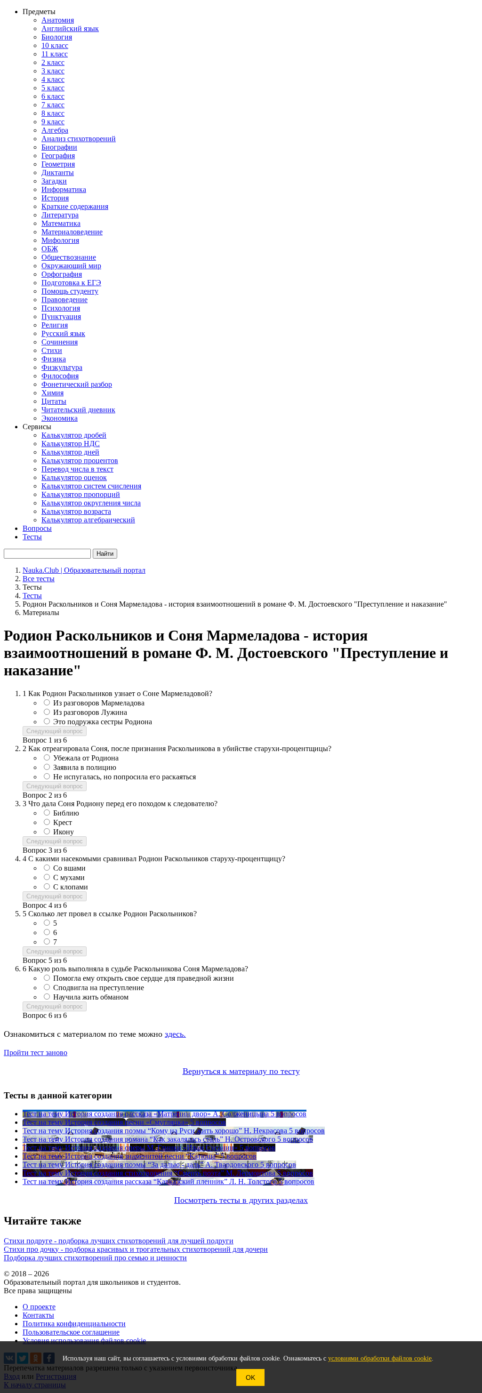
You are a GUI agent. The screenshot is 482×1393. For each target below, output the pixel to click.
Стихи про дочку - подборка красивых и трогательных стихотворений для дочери (136, 1249)
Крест (62, 822)
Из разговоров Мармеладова (99, 703)
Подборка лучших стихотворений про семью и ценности (95, 1258)
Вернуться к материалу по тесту (241, 1071)
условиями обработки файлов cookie (380, 1358)
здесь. (175, 1034)
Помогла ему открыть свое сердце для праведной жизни (143, 978)
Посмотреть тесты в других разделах (241, 1200)
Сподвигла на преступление (98, 988)
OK (250, 1377)
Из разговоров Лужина (90, 712)
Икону (63, 832)
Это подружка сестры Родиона (102, 722)
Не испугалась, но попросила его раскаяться (124, 777)
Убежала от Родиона (86, 758)
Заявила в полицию (84, 767)
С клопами (70, 887)
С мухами (69, 877)
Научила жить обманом (91, 997)
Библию (66, 813)
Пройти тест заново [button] (35, 1053)
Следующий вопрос (54, 731)
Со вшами (69, 868)
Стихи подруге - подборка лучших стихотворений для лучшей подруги (118, 1241)
